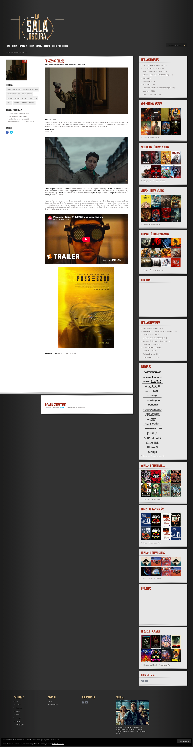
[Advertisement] (86, 374)
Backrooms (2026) (149, 84)
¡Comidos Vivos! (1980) (151, 335)
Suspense (17, 103)
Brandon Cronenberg (30, 89)
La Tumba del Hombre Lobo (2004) (155, 338)
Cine (8, 46)
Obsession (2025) (149, 81)
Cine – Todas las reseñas (151, 137)
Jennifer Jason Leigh (13, 98)
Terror (24, 103)
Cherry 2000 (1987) (149, 351)
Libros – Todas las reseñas (151, 543)
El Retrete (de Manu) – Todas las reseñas (157, 665)
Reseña (9, 103)
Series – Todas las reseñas (151, 224)
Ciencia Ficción (27, 94)
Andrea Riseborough (14, 89)
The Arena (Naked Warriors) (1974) (18, 113)
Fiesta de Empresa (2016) (151, 354)
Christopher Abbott (13, 94)
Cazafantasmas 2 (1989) (151, 357)
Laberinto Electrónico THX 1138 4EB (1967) (20, 122)
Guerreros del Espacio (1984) (153, 328)
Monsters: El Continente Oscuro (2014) (156, 341)
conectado (63, 407)
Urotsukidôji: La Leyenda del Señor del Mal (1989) (160, 331)
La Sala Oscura (58, 64)
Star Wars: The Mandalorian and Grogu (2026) (159, 88)
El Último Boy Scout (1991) (152, 344)
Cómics (14, 46)
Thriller (31, 103)
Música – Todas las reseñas (152, 579)
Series (54, 46)
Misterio (24, 98)
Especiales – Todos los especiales (154, 456)
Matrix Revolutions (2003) (152, 347)
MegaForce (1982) (149, 91)
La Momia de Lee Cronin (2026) (17, 116)
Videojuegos (63, 46)
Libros (31, 46)
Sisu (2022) (147, 78)
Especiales (23, 46)
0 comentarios (81, 64)
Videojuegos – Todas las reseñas (154, 181)
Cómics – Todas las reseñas (152, 499)
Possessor (33, 98)
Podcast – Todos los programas (153, 270)
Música (39, 46)
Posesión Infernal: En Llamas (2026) (18, 119)
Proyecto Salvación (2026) (152, 94)
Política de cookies (58, 744)
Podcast (46, 46)
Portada (8, 52)
